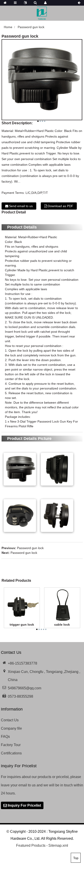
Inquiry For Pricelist (24, 805)
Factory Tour (11, 745)
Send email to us (21, 206)
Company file (11, 728)
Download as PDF (60, 206)
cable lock (62, 624)
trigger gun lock (22, 624)
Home (8, 27)
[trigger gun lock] (22, 605)
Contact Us (10, 720)
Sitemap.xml (58, 845)
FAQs (5, 736)
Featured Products (30, 845)
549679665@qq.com (24, 688)
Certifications (11, 753)
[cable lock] (62, 605)
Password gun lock (31, 27)
